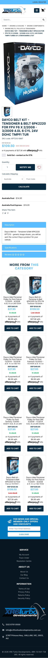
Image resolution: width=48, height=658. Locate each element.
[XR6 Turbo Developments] (14, 10)
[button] (39, 167)
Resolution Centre (24, 561)
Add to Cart (13, 328)
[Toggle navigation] (36, 10)
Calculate (24, 187)
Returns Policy (24, 595)
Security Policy (24, 598)
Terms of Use (24, 589)
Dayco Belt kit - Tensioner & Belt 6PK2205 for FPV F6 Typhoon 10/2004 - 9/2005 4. (35, 301)
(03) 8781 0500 (13, 624)
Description (9, 225)
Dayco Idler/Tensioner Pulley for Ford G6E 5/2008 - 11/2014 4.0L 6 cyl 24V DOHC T (35, 421)
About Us (24, 572)
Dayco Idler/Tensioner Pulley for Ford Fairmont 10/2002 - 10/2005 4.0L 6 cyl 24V (35, 361)
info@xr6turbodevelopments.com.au (23, 630)
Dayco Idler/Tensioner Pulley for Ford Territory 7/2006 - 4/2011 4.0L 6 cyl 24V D (12, 421)
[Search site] (43, 19)
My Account (24, 554)
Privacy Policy (24, 592)
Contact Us (24, 578)
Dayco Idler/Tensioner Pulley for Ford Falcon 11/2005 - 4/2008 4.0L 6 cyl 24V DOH (12, 300)
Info (40, 150)
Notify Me (25, 167)
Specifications (11, 248)
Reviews (8, 254)
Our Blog (24, 575)
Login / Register (39, 2)
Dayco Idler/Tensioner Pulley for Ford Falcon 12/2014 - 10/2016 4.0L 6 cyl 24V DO (12, 360)
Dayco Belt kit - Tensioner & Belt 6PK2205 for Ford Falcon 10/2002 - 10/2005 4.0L (12, 481)
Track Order (24, 558)
